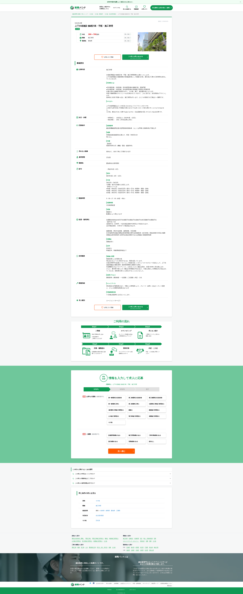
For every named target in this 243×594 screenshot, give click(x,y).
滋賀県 (128, 550)
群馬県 (137, 547)
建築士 (106, 538)
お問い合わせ (132, 589)
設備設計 (131, 538)
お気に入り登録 (108, 57)
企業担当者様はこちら (166, 583)
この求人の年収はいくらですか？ (85, 474)
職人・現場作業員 (148, 538)
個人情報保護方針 (120, 589)
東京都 (151, 547)
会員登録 (116, 583)
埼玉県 (142, 547)
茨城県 (128, 547)
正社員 (98, 520)
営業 (155, 538)
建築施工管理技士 (113, 538)
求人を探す (109, 583)
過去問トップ (154, 583)
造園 (147, 541)
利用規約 (109, 589)
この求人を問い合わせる (135, 57)
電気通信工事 (92, 547)
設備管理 (136, 538)
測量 (150, 541)
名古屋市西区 (100, 515)
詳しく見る (127, 34)
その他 (91, 14)
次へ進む (121, 451)
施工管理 (98, 505)
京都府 (132, 550)
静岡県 (108, 510)
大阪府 (137, 550)
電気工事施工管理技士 (98, 538)
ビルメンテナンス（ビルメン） (131, 541)
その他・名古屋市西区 (110, 14)
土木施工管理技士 (76, 541)
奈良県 (146, 550)
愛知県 (113, 510)
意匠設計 (142, 541)
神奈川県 (156, 547)
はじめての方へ (100, 583)
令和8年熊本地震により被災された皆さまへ (120, 2)
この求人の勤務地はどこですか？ (85, 478)
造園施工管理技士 (98, 541)
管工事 (82, 547)
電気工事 (74, 547)
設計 (141, 538)
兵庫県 (142, 550)
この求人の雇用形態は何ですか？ (85, 483)
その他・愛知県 (99, 14)
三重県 (118, 510)
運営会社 (169, 585)
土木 (86, 547)
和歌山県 (151, 550)
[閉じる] (240, 2)
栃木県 (132, 547)
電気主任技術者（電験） (78, 538)
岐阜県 (103, 510)
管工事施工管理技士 (87, 541)
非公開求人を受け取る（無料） (161, 7)
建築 (78, 547)
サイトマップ (146, 583)
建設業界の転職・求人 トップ (80, 14)
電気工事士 (88, 538)
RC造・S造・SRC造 (102, 547)
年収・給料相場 (137, 583)
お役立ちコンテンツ (125, 583)
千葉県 (146, 547)
